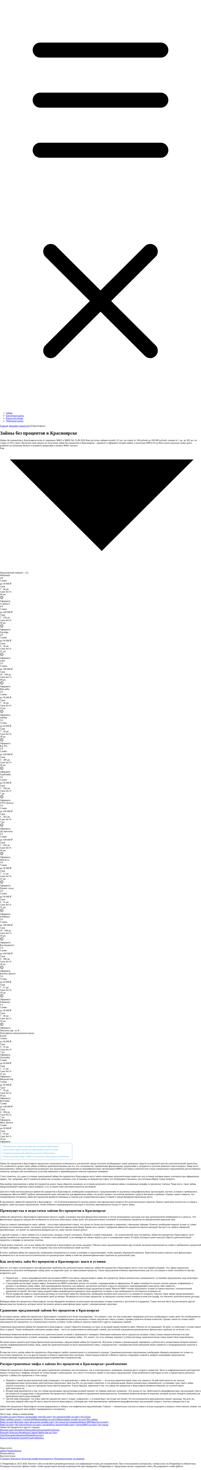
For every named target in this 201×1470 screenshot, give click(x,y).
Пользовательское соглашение (69, 1458)
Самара (33, 1432)
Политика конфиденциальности (37, 1458)
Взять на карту (7, 1422)
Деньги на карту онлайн (37, 1424)
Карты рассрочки (14, 418)
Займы (9, 413)
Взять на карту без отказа (12, 1424)
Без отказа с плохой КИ (22, 1419)
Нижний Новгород (9, 1432)
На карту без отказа (53, 1416)
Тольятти (31, 1438)
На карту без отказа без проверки (62, 1422)
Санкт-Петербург (16, 1430)
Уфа (39, 1432)
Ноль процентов (58, 1424)
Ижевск (40, 1438)
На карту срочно (74, 1424)
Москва (4, 1430)
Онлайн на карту (8, 1416)
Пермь (29, 1435)
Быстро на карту (100, 1422)
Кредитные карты (15, 415)
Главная (4, 426)
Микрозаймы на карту (45, 1419)
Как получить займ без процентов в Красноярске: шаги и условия (31, 1150)
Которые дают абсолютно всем (30, 1422)
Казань (56, 1430)
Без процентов (22, 426)
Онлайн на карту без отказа (76, 1416)
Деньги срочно (24, 1416)
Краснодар (5, 1438)
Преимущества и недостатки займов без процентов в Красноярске (31, 1146)
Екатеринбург (46, 1430)
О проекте (5, 1458)
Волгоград (38, 1435)
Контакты (16, 1458)
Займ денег (37, 1416)
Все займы (92, 1419)
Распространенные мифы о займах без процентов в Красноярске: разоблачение (36, 1156)
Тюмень (15, 1438)
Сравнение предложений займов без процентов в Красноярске (29, 1153)
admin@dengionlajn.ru (10, 1450)
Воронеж (21, 1435)
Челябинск (24, 1432)
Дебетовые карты (14, 421)
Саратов (23, 1438)
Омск (2, 1435)
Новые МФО (85, 1422)
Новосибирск (32, 1430)
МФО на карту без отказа (95, 1424)
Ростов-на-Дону (49, 1432)
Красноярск (11, 1435)
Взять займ (5, 1419)
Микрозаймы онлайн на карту (72, 1419)
